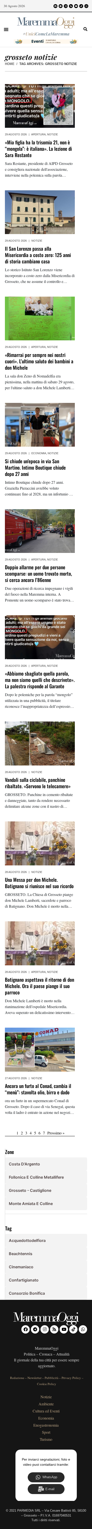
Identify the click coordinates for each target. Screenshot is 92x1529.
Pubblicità (51, 1378)
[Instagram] (66, 6)
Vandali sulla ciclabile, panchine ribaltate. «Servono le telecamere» (38, 783)
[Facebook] (55, 6)
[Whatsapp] (86, 6)
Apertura (38, 134)
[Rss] (71, 6)
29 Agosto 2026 (16, 134)
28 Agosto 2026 (16, 665)
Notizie (52, 134)
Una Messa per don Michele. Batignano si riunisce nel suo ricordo (39, 883)
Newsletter (34, 1378)
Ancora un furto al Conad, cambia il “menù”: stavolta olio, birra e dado (38, 1089)
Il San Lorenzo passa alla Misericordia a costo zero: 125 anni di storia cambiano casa (38, 255)
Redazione (17, 1378)
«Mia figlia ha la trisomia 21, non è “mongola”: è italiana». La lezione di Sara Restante (38, 149)
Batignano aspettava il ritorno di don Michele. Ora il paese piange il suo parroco (39, 986)
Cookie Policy (46, 1384)
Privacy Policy (71, 1378)
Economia (38, 453)
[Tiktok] (81, 6)
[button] (6, 29)
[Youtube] (76, 6)
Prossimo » (56, 1132)
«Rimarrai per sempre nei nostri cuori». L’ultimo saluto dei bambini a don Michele (39, 361)
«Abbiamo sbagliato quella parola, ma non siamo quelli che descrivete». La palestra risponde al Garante (40, 680)
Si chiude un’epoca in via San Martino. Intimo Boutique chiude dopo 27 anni (35, 467)
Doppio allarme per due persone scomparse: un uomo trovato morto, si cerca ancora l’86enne (38, 573)
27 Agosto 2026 (16, 1078)
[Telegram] (61, 6)
